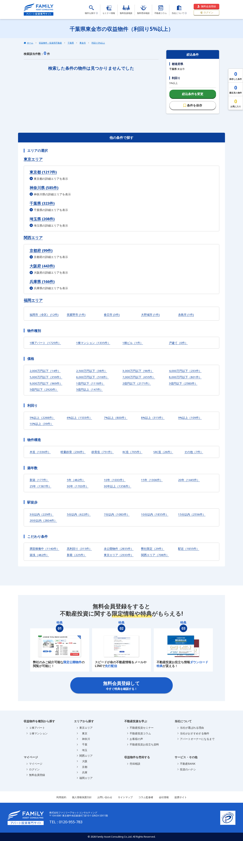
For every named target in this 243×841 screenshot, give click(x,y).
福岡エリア (33, 300)
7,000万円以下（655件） (138, 377)
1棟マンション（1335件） (93, 343)
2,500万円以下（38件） (91, 371)
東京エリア (33, 159)
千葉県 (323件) (42, 203)
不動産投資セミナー (142, 727)
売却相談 (135, 763)
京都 (83, 767)
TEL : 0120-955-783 (65, 821)
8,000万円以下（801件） (185, 377)
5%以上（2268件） (42, 417)
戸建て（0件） (178, 343)
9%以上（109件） (190, 417)
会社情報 (164, 797)
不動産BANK (187, 763)
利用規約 (61, 797)
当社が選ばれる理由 (192, 727)
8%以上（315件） (153, 417)
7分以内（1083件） (116, 514)
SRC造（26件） (163, 452)
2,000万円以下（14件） (45, 371)
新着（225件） (76, 555)
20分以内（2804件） (43, 520)
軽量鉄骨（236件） (73, 452)
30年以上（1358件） (117, 486)
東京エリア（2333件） (118, 555)
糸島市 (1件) (186, 314)
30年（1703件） (77, 486)
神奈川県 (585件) (44, 187)
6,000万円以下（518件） (92, 377)
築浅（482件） (39, 555)
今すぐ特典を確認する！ (121, 685)
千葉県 (71, 42)
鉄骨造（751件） (103, 452)
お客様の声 (136, 739)
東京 (83, 733)
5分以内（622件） (79, 514)
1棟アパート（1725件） (45, 343)
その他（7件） (193, 452)
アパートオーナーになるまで (197, 739)
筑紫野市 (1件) (76, 314)
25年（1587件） (40, 486)
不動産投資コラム (140, 733)
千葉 (83, 744)
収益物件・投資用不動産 (50, 42)
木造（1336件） (40, 452)
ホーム (30, 42)
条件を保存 (194, 105)
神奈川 (84, 739)
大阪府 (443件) (42, 265)
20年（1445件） (189, 480)
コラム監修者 (145, 797)
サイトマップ (125, 797)
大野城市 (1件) (150, 314)
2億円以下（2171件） (136, 383)
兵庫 (83, 772)
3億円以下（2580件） (183, 383)
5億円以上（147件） (89, 389)
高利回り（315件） (79, 548)
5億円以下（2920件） (44, 389)
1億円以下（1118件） (90, 383)
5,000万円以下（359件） (46, 377)
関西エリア (33, 237)
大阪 (83, 761)
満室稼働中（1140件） (44, 548)
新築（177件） (39, 480)
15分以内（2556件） (191, 514)
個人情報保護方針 (82, 797)
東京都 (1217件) (43, 172)
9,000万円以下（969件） (46, 383)
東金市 (83, 42)
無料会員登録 (208, 6)
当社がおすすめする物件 (194, 733)
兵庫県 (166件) (42, 281)
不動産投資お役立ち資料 (144, 744)
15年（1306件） (152, 480)
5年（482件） (76, 480)
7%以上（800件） (115, 417)
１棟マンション (38, 733)
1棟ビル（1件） (132, 343)
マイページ (35, 763)
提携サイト (180, 797)
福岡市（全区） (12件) (44, 314)
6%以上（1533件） (79, 417)
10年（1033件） (114, 480)
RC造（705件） (132, 452)
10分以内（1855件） (154, 514)
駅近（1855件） (188, 548)
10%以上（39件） (41, 424)
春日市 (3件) (112, 314)
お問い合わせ (104, 797)
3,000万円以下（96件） (137, 371)
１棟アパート (37, 727)
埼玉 (83, 750)
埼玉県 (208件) (42, 218)
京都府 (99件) (41, 250)
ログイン (208, 12)
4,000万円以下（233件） (185, 371)
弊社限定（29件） (152, 548)
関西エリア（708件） (155, 555)
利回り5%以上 (98, 42)
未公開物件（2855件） (118, 548)
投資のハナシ (188, 769)
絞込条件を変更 (192, 94)
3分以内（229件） (42, 514)
